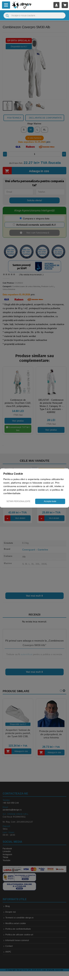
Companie (46, 508)
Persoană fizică (25, 508)
